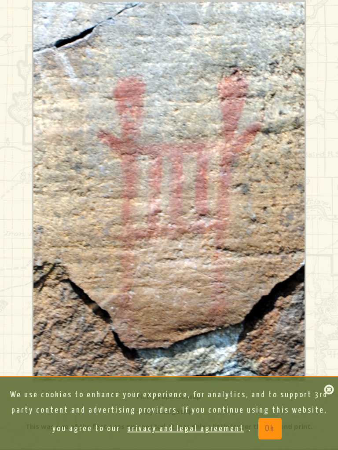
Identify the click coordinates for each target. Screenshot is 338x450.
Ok (270, 429)
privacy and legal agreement (185, 429)
